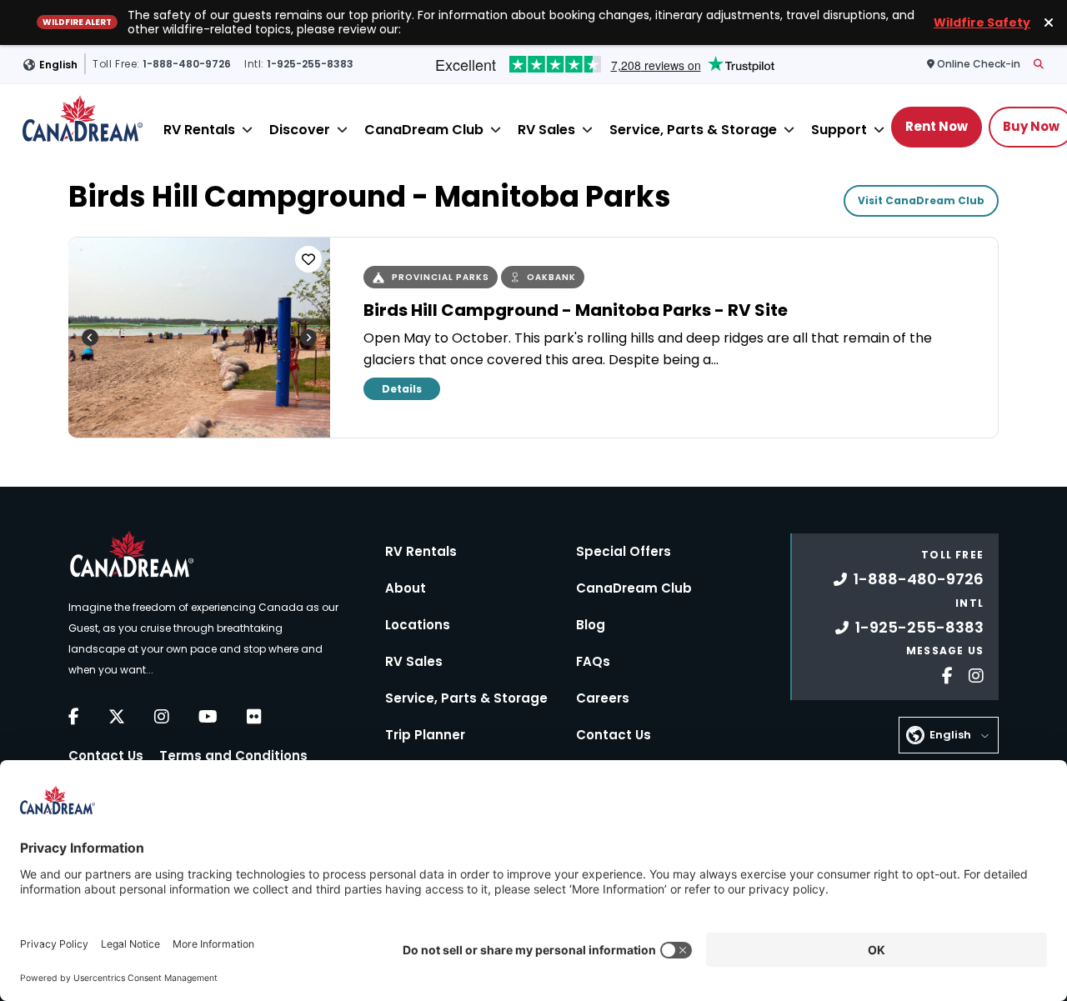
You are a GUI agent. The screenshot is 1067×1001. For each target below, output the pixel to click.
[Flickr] (254, 716)
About (405, 588)
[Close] (247, 129)
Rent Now (936, 126)
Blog (590, 624)
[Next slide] (308, 337)
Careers (602, 698)
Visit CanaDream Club (921, 200)
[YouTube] (208, 716)
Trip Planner (425, 734)
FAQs (593, 661)
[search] (1039, 64)
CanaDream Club (423, 129)
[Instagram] (161, 716)
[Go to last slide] (90, 337)
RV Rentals (199, 129)
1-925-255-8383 (919, 627)
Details (402, 389)
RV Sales (546, 129)
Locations (417, 624)
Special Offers (623, 551)
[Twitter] (116, 716)
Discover (299, 129)
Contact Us (105, 755)
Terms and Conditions (233, 755)
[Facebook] (73, 716)
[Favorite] (308, 259)
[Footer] (941, 673)
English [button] (58, 64)
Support (839, 129)
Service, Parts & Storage (693, 129)
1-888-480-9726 (919, 578)
